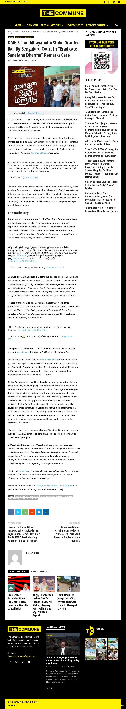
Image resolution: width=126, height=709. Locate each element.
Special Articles (51, 25)
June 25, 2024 (31, 177)
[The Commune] (63, 13)
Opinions (32, 25)
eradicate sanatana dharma (27, 496)
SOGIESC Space (74, 25)
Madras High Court (49, 359)
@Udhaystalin (19, 255)
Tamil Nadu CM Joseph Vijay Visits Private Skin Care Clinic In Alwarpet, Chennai (67, 601)
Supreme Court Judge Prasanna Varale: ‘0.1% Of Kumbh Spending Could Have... (62, 660)
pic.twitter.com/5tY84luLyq (31, 330)
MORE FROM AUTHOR (40, 571)
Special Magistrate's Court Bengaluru (56, 496)
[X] (114, 2)
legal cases (23, 352)
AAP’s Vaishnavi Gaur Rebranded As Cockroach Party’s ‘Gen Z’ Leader (101, 185)
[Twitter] (18, 512)
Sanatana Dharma (40, 153)
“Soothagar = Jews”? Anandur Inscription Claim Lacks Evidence (101, 209)
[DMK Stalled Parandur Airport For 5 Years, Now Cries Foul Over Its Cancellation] (19, 584)
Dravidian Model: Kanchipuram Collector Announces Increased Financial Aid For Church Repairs (67, 533)
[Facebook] (104, 2)
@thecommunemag (101, 629)
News (18, 25)
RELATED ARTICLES (18, 571)
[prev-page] (74, 571)
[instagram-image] (90, 643)
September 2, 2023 (54, 267)
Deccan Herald (36, 113)
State (18, 37)
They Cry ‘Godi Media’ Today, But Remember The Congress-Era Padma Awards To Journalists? (101, 152)
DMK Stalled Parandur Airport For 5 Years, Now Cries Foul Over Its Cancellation (18, 601)
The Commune (16, 60)
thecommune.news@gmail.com (21, 656)
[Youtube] (119, 2)
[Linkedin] (46, 512)
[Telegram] (39, 512)
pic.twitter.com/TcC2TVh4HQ (22, 261)
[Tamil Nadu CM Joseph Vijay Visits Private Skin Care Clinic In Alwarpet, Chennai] (68, 584)
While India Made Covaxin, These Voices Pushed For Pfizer (101, 143)
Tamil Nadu (28, 37)
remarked (23, 471)
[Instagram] (109, 2)
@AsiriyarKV (19, 258)
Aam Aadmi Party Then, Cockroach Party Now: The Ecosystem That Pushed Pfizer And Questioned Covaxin (100, 198)
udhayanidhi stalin (17, 499)
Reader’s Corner (96, 25)
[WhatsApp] (25, 512)
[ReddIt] (32, 512)
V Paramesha (32, 499)
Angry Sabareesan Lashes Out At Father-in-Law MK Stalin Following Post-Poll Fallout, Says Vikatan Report (43, 605)
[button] (116, 25)
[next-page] (78, 571)
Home (10, 31)
